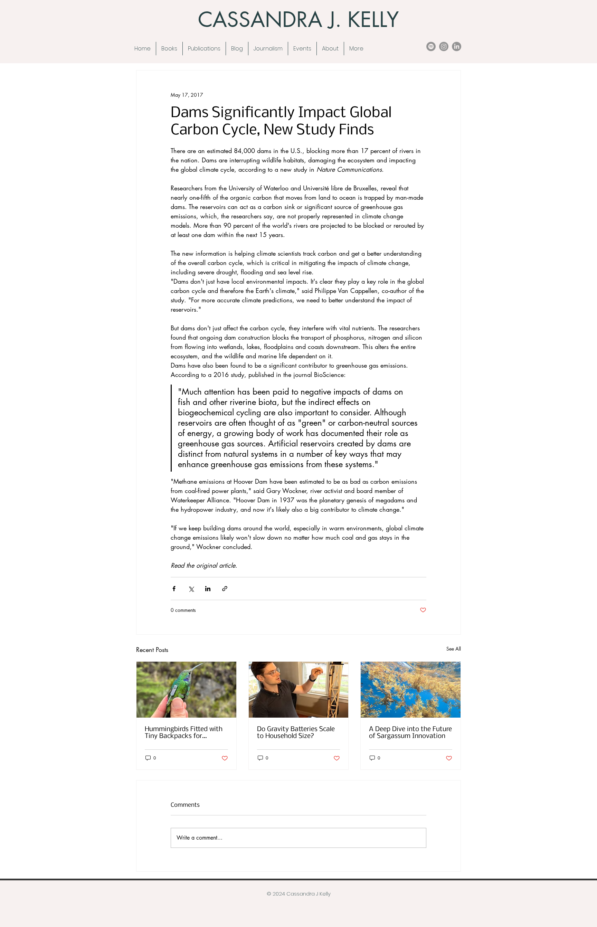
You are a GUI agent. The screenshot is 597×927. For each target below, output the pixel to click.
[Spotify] (431, 46)
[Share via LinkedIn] (208, 588)
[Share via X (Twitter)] (191, 588)
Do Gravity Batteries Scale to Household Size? (296, 733)
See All (453, 648)
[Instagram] (443, 46)
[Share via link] (224, 588)
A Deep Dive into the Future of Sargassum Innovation (410, 733)
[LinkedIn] (456, 46)
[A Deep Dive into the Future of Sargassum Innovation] (411, 690)
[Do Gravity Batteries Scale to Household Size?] (299, 690)
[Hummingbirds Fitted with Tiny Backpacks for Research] (186, 690)
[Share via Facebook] (174, 588)
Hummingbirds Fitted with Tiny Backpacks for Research (183, 733)
